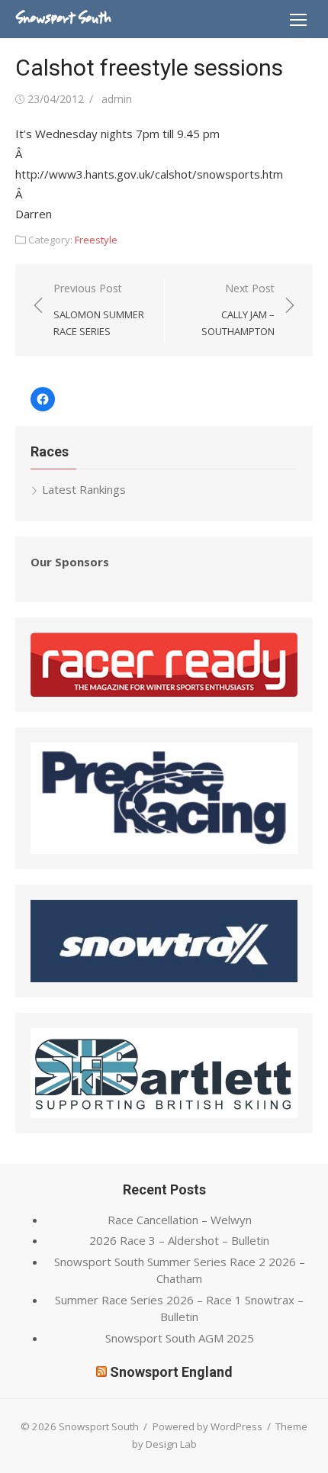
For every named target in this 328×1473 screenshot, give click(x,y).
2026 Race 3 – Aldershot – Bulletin (179, 1240)
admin (116, 99)
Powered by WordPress (207, 1426)
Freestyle (96, 240)
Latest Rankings (84, 489)
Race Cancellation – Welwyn (180, 1219)
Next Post (238, 309)
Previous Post (98, 309)
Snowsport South (63, 18)
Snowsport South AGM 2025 (179, 1338)
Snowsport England (171, 1372)
